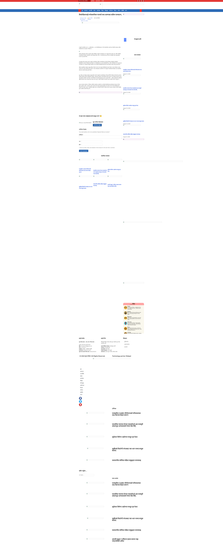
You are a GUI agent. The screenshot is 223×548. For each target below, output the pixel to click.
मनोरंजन (111, 11)
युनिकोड (92, 1)
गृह (82, 11)
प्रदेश (94, 11)
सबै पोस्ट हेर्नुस (97, 125)
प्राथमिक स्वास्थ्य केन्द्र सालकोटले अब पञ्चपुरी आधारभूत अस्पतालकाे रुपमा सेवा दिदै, (100, 172)
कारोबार (98, 11)
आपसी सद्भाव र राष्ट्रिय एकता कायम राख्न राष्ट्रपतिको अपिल (125, 540)
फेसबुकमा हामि (137, 39)
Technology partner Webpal (121, 356)
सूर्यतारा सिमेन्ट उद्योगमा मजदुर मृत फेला (130, 105)
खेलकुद (106, 11)
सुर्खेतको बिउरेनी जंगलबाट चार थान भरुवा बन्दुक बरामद (133, 121)
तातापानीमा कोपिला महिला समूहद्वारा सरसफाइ (131, 134)
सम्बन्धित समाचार (105, 156)
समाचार (86, 11)
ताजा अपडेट (115, 478)
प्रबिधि (122, 11)
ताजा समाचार (137, 55)
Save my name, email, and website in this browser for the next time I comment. (97, 147)
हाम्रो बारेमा (98, 1)
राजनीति (90, 11)
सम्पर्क (103, 1)
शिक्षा (102, 11)
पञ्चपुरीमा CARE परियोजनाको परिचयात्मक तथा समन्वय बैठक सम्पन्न (85, 170)
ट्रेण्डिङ (114, 408)
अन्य (126, 11)
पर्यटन (119, 11)
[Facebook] (138, 1)
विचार (115, 11)
